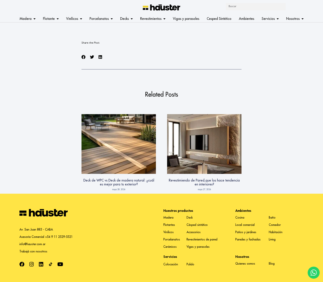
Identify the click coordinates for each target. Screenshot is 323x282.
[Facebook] (21, 264)
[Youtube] (60, 264)
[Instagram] (31, 264)
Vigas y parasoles (186, 18)
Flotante (49, 18)
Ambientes (246, 18)
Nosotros (293, 18)
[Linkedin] (41, 264)
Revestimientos (151, 18)
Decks (124, 18)
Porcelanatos (99, 18)
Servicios (268, 18)
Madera (26, 18)
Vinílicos (72, 18)
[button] (83, 57)
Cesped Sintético (219, 18)
